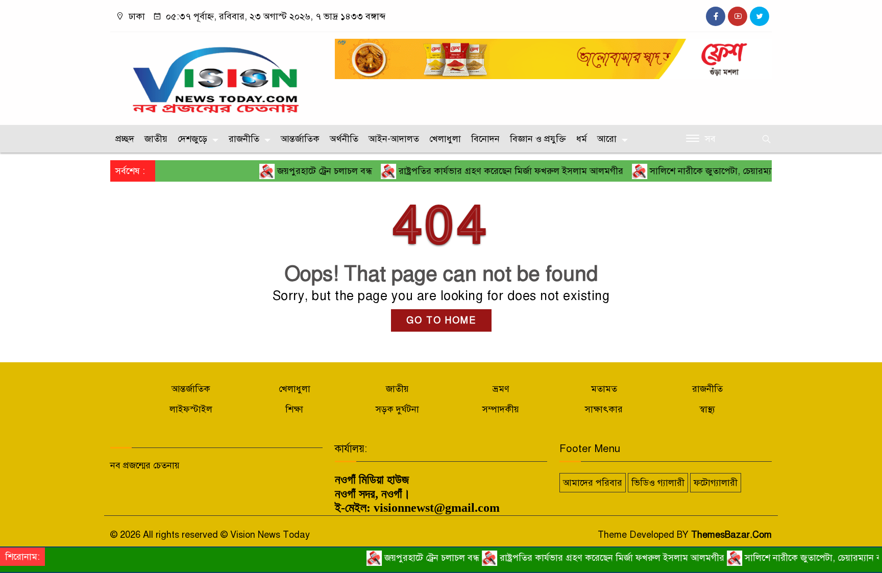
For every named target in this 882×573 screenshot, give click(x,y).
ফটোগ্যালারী (716, 482)
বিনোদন (485, 138)
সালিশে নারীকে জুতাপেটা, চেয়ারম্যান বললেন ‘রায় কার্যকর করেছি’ (748, 171)
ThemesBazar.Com (731, 534)
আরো (607, 138)
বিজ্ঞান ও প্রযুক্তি (538, 138)
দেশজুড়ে (192, 138)
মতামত (604, 388)
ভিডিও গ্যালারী (657, 482)
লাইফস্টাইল (190, 409)
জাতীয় (155, 138)
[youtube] (737, 16)
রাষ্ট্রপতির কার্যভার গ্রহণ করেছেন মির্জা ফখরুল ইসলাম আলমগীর (493, 171)
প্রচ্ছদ (124, 138)
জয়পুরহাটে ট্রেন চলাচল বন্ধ (307, 171)
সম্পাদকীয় (500, 409)
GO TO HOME (441, 320)
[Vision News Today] (216, 76)
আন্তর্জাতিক (300, 138)
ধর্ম (581, 138)
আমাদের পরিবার (592, 482)
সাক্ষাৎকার (604, 409)
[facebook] (715, 16)
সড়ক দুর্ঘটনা (397, 409)
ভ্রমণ (501, 388)
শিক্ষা (294, 409)
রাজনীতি (244, 138)
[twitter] (759, 16)
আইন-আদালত (394, 138)
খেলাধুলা (445, 138)
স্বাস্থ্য (707, 409)
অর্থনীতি (344, 138)
